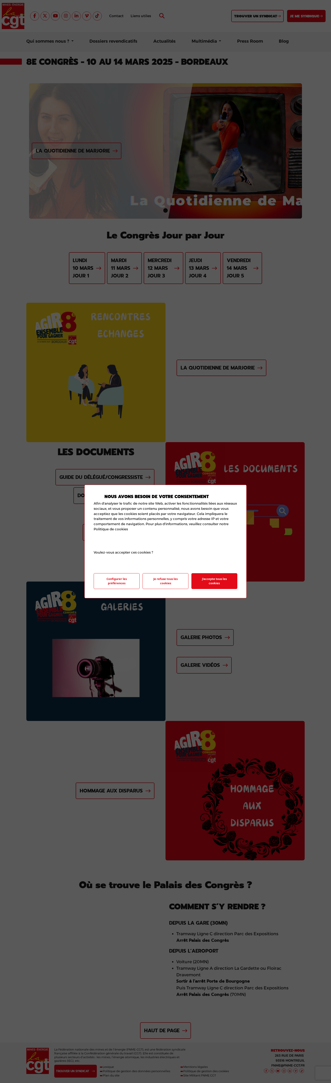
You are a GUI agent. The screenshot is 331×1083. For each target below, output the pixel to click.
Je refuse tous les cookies (165, 581)
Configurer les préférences (117, 581)
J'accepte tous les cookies (214, 581)
